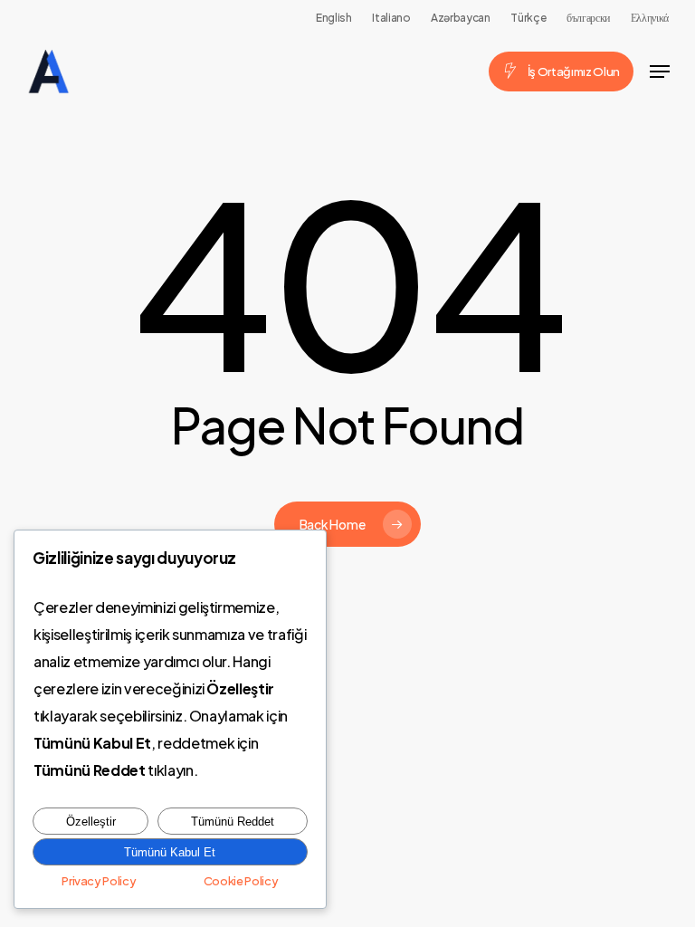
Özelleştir (91, 821)
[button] (660, 71)
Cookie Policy (241, 881)
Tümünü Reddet (232, 821)
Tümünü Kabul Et (169, 852)
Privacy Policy (99, 881)
